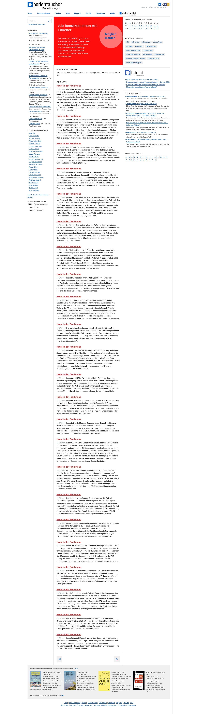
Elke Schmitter (34, 136)
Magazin (77, 13)
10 (151, 25)
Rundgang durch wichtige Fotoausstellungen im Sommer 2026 (148, 82)
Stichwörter (103, 703)
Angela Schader (34, 138)
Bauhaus (129, 46)
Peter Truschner (35, 175)
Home (30, 13)
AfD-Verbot (135, 42)
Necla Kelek (33, 167)
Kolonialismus (159, 54)
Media (112, 13)
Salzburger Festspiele (133, 63)
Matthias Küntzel (35, 180)
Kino (68, 13)
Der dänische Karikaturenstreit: (40, 106)
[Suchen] (49, 21)
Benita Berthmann (35, 146)
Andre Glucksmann (36, 159)
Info (76, 668)
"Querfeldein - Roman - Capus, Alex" (145, 96)
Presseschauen (43, 13)
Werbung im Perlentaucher (38, 33)
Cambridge (139, 46)
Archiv (88, 13)
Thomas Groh (34, 156)
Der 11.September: (35, 119)
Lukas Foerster (34, 154)
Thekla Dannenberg (36, 151)
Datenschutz (113, 705)
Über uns (80, 705)
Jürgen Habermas (35, 162)
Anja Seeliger (33, 185)
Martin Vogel (33, 188)
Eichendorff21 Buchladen (127, 705)
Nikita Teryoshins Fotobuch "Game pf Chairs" (142, 79)
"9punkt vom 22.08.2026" (141, 104)
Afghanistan (146, 42)
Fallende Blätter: (34, 124)
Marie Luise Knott (35, 141)
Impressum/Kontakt (100, 705)
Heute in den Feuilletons (69, 86)
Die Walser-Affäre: (35, 111)
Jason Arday (157, 42)
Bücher (58, 13)
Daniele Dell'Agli (34, 172)
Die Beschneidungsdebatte (38, 87)
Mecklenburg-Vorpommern (135, 58)
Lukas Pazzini (34, 149)
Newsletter (100, 13)
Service (73, 705)
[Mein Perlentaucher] (159, 4)
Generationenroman (133, 54)
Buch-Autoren (93, 703)
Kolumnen (111, 703)
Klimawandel (147, 54)
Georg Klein (33, 169)
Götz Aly (32, 133)
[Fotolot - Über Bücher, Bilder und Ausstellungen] (134, 76)
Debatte (126, 703)
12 (157, 25)
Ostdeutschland (153, 58)
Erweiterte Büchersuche (37, 24)
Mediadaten (65, 705)
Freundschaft (147, 50)
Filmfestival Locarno (133, 50)
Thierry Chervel (34, 143)
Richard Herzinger (35, 164)
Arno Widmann (34, 190)
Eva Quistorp (33, 182)
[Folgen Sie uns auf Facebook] (165, 4)
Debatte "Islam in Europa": (38, 95)
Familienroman (151, 46)
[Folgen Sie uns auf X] (162, 4)
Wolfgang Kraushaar (36, 177)
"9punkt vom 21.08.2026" (141, 132)
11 (154, 25)
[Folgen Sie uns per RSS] (168, 4)
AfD (127, 42)
